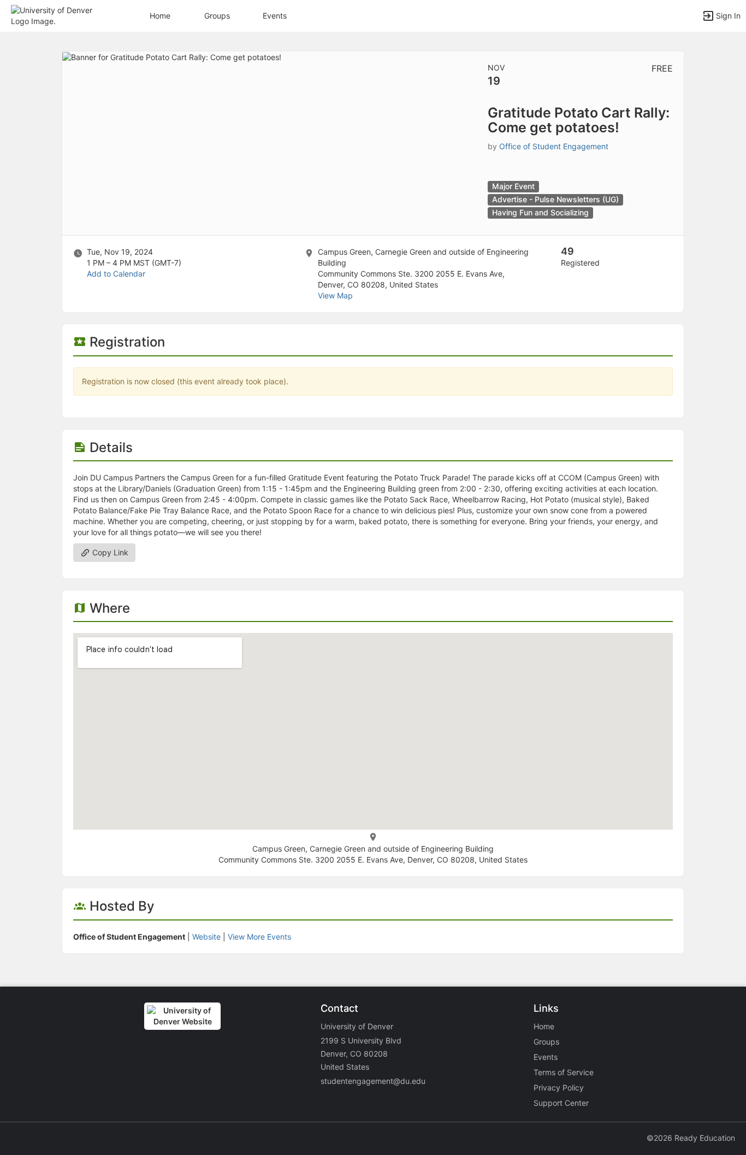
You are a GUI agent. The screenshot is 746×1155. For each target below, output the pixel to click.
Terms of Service (564, 1072)
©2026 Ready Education (691, 1137)
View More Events (259, 936)
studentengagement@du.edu (373, 1081)
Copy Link (109, 552)
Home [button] (160, 15)
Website (206, 936)
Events (275, 15)
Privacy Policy (559, 1087)
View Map (335, 295)
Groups (217, 15)
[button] (56, 15)
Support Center (561, 1102)
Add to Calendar (116, 273)
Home (544, 1026)
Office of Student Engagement (553, 146)
